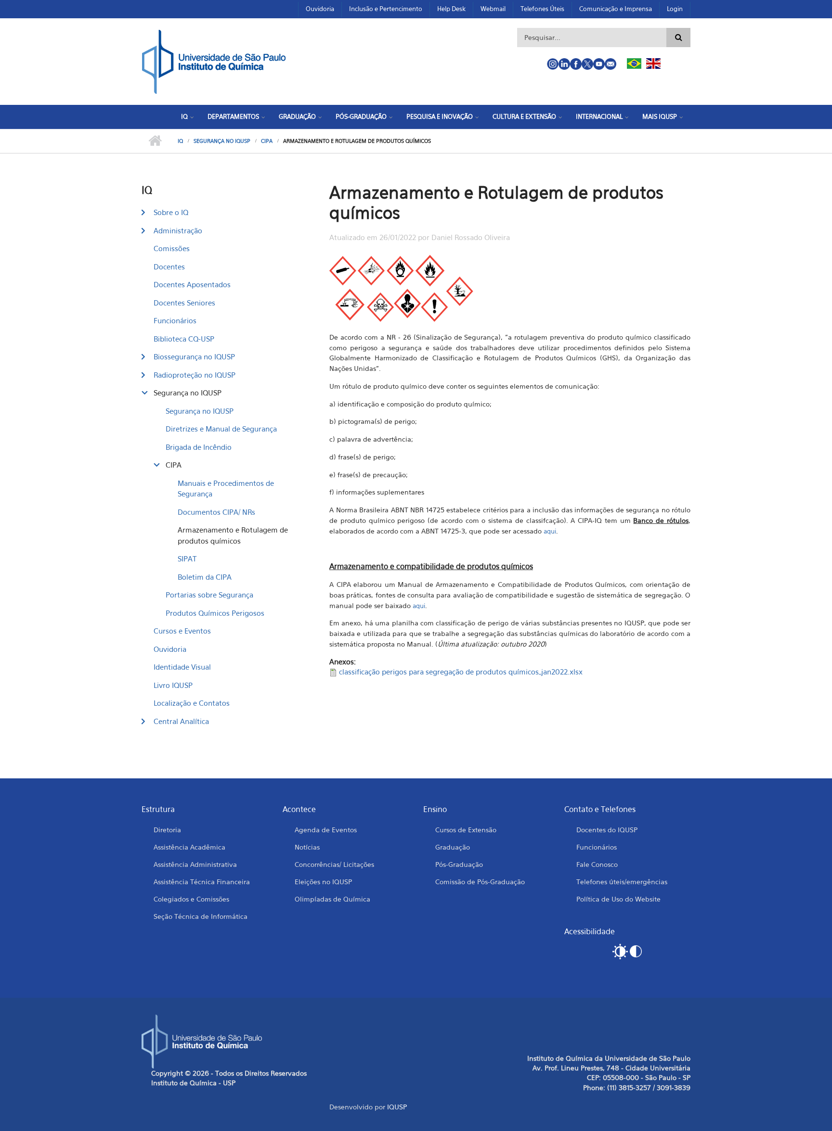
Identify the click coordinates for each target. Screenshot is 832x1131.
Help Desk (451, 9)
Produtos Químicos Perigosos (215, 613)
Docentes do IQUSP (606, 830)
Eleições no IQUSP (323, 881)
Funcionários (175, 320)
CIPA (267, 141)
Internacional (599, 116)
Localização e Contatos (192, 703)
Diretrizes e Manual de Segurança (221, 428)
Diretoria (167, 830)
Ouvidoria (320, 9)
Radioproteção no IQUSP (194, 374)
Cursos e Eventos (182, 630)
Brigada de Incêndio (199, 447)
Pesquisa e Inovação (439, 116)
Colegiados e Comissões (191, 899)
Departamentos (233, 116)
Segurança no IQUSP (222, 141)
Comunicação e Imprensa (615, 9)
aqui (550, 531)
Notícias (307, 847)
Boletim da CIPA (205, 576)
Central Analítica (181, 721)
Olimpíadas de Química (332, 899)
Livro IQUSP (173, 685)
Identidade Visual (182, 666)
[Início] (214, 60)
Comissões (172, 248)
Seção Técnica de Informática (200, 916)
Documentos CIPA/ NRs (216, 512)
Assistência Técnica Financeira (202, 881)
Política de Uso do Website (618, 899)
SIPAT (187, 558)
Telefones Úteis (542, 9)
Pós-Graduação (361, 116)
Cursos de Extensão (465, 830)
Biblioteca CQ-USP (184, 338)
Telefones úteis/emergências (621, 881)
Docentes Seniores (184, 302)
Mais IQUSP (659, 116)
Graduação (297, 116)
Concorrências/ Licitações (334, 864)
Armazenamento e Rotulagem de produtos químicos (233, 535)
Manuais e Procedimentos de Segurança (226, 488)
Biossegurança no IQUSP (194, 356)
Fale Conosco (597, 864)
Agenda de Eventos (326, 830)
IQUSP (397, 1107)
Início (155, 141)
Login (675, 9)
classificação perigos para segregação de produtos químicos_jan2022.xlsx (461, 671)
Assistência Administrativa (195, 864)
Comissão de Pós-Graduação (480, 881)
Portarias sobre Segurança (209, 594)
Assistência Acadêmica (189, 847)
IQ (184, 116)
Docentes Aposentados (192, 284)
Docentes (169, 266)
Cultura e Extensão (524, 116)
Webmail (493, 9)
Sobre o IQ (171, 212)
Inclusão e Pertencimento (385, 9)
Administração (178, 230)
